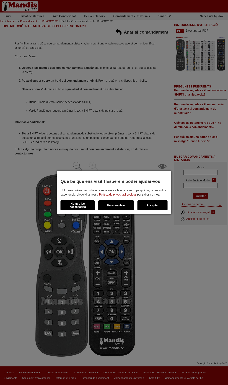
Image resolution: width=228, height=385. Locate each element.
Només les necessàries (77, 205)
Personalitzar (116, 205)
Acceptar (152, 205)
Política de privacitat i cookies (117, 194)
